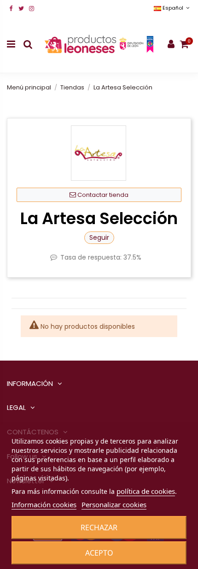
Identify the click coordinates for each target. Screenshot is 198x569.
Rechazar (99, 527)
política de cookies (145, 491)
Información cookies (44, 504)
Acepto (99, 553)
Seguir (99, 237)
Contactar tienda (102, 194)
